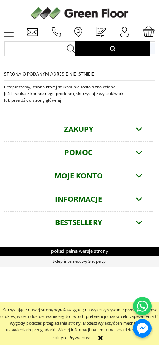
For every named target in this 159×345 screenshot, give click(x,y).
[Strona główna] (79, 12)
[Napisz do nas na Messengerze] (142, 328)
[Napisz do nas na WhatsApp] (142, 306)
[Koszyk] (149, 31)
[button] (9, 31)
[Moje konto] (124, 32)
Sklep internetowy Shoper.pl (80, 261)
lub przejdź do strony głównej (32, 100)
